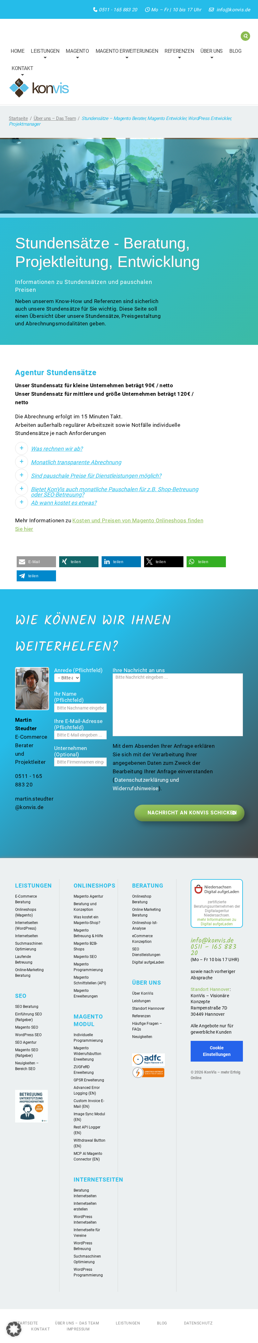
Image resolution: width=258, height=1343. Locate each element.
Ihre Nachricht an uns (139, 670)
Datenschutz (198, 1323)
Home (17, 51)
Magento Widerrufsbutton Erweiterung (87, 1054)
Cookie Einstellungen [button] (217, 1051)
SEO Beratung (26, 1006)
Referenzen (178, 55)
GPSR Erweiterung (89, 1080)
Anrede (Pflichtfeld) (78, 670)
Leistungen (43, 55)
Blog (235, 51)
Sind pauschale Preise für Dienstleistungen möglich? (96, 475)
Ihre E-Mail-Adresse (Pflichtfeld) (78, 724)
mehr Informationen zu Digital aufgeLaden (216, 921)
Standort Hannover (148, 1008)
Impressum (78, 1329)
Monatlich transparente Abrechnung (76, 462)
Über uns (210, 55)
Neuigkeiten (142, 1037)
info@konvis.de (233, 10)
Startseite (18, 118)
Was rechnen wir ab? (56, 448)
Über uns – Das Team (55, 118)
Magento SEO (26, 1027)
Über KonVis (142, 993)
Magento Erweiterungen (125, 55)
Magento (76, 55)
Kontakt (21, 72)
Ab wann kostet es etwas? (63, 502)
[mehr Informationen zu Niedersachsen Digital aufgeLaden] (216, 890)
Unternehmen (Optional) (70, 751)
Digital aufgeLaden (148, 962)
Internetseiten (26, 936)
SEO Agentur (25, 1042)
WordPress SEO (28, 1035)
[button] (36, 561)
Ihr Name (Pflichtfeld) (69, 697)
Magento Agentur (88, 896)
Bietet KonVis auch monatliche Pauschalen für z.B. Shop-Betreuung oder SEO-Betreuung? (114, 491)
